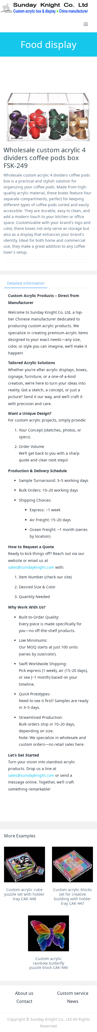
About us (24, 993)
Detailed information (25, 283)
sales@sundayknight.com (31, 567)
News (72, 1001)
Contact (24, 1001)
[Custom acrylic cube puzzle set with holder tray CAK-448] (24, 864)
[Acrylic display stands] (44, 8)
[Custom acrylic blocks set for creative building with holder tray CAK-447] (72, 864)
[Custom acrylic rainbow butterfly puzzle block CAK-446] (48, 933)
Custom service (72, 993)
